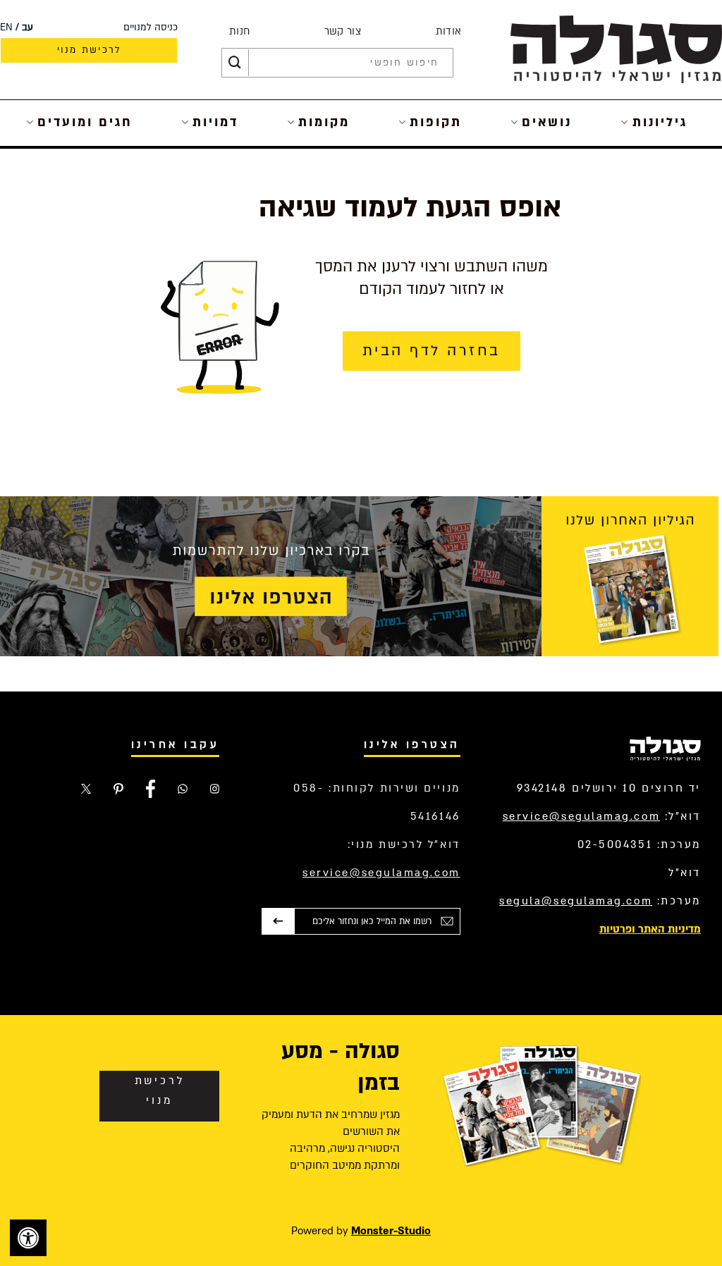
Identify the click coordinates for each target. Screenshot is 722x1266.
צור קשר (342, 31)
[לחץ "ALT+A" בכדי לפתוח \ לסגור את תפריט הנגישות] (28, 1237)
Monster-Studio (391, 1231)
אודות (449, 31)
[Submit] (234, 62)
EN (6, 27)
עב (27, 27)
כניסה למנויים (150, 27)
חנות (239, 31)
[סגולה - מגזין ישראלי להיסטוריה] (616, 49)
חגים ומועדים (85, 122)
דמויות (215, 122)
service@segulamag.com (582, 816)
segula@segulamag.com (575, 901)
